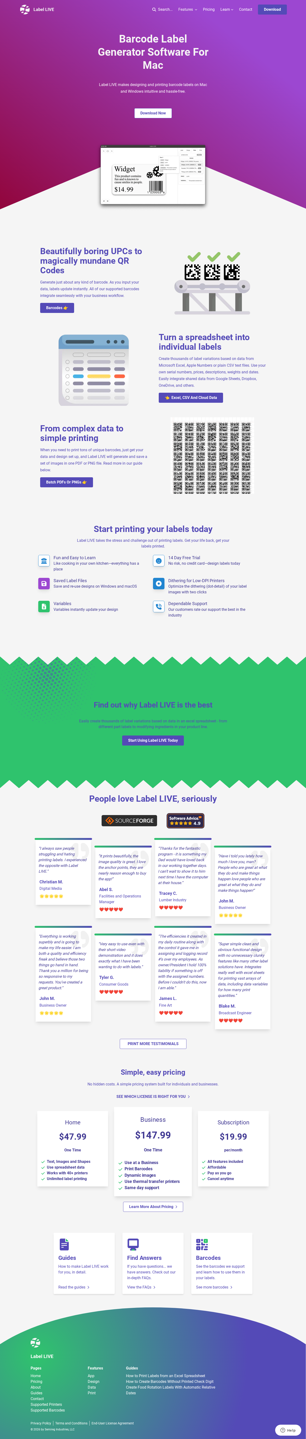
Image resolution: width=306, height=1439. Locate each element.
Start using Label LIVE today (153, 740)
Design (93, 1381)
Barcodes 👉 (57, 308)
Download (272, 9)
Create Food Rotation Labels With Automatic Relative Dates (170, 1390)
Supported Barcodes (48, 1410)
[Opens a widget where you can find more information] (288, 1431)
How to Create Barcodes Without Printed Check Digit (169, 1381)
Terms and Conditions (71, 1423)
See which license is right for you (151, 1096)
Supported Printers (46, 1404)
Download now (153, 113)
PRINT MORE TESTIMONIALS (153, 1044)
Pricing (209, 9)
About (36, 1387)
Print (92, 1393)
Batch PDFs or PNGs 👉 (66, 482)
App (91, 1376)
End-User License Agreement (113, 1423)
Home (36, 1376)
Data (92, 1387)
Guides (36, 1393)
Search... (165, 9)
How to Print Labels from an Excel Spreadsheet (165, 1376)
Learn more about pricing (151, 1206)
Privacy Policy (41, 1423)
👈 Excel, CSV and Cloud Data (191, 397)
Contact (245, 9)
